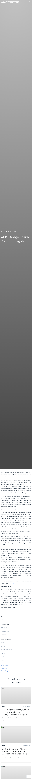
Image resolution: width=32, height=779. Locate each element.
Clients (3, 646)
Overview (3, 635)
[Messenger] (2, 620)
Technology (17, 717)
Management (5, 631)
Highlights (4, 627)
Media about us (5, 657)
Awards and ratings (6, 650)
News (2, 642)
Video (2, 660)
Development (11, 717)
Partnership (5, 717)
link (13, 583)
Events (3, 653)
